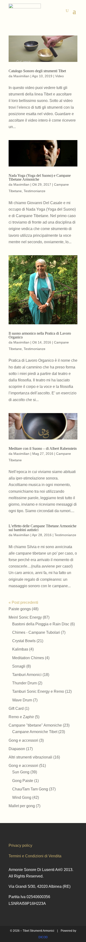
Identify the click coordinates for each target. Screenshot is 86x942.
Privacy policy (20, 845)
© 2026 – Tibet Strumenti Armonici (32, 930)
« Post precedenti (23, 602)
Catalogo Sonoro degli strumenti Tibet (37, 71)
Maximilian (21, 76)
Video (59, 76)
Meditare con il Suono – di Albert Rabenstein (43, 448)
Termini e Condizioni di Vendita (35, 856)
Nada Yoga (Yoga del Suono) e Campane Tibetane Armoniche (40, 177)
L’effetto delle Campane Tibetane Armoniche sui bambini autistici (42, 528)
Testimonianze (34, 191)
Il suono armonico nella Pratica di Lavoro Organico (40, 335)
